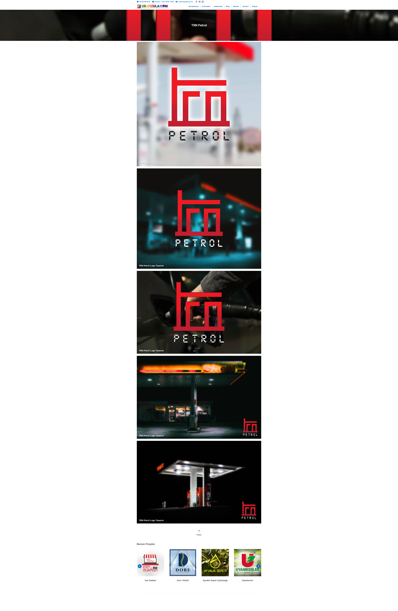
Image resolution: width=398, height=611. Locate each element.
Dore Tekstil (183, 580)
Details (153, 562)
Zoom (147, 562)
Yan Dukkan (150, 580)
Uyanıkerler (247, 580)
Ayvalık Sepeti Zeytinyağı (215, 580)
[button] (140, 566)
